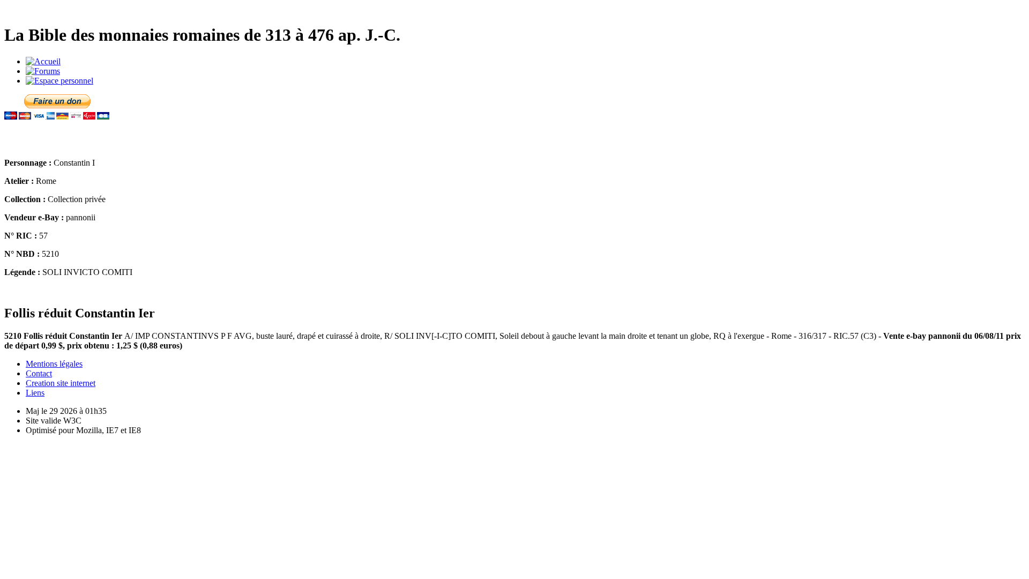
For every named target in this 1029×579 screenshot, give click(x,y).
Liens (35, 392)
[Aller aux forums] (43, 71)
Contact (39, 373)
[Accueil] (43, 61)
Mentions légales (54, 363)
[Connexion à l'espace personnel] (59, 80)
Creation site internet (60, 383)
